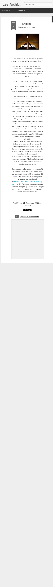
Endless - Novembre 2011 (27, 25)
